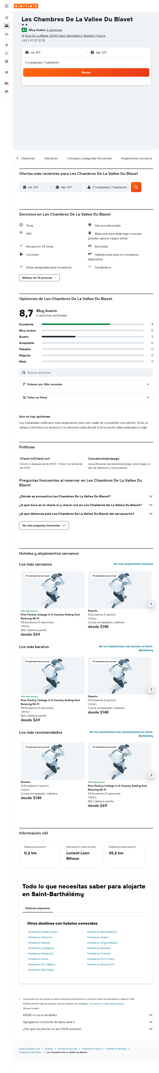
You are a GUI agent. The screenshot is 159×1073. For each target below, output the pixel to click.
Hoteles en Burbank (99, 948)
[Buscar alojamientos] (7, 26)
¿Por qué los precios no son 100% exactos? (52, 1029)
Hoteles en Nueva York (100, 964)
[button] (6, 6)
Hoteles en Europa (67, 1048)
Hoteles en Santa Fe (40, 937)
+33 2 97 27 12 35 (33, 40)
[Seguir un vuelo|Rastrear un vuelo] (7, 53)
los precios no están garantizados (106, 1003)
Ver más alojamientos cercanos (133, 564)
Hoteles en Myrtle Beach (102, 932)
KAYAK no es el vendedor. (40, 1015)
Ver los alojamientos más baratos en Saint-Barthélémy (126, 648)
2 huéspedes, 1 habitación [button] (42, 62)
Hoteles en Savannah (40, 953)
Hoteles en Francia (92, 1048)
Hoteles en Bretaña (116, 1048)
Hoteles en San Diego (41, 970)
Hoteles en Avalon (98, 937)
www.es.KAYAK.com (29, 1048)
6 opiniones (54, 30)
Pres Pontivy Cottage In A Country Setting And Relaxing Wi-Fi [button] (50, 616)
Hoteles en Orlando (98, 953)
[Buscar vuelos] (7, 18)
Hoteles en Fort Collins (100, 959)
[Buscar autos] (7, 34)
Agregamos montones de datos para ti (48, 1022)
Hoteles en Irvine (38, 959)
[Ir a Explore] (7, 45)
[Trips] (7, 72)
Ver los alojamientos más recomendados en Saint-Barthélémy (121, 734)
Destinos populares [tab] (37, 908)
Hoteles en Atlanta (39, 942)
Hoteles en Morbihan (30, 1052)
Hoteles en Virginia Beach (102, 942)
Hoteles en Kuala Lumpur (43, 932)
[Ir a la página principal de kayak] (26, 6)
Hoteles (49, 1048)
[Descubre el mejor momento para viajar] (7, 61)
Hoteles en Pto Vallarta (41, 964)
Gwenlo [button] (93, 610)
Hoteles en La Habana (41, 948)
